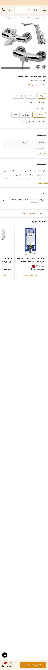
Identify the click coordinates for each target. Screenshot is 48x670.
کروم (42, 96)
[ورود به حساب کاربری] (10, 10)
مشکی (17, 96)
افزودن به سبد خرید (33, 665)
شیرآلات (23, 18)
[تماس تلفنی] (4, 655)
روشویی (26, 115)
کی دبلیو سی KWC (11, 18)
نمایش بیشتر (43, 154)
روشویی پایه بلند (27, 121)
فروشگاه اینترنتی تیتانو (38, 18)
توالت (41, 121)
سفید (30, 96)
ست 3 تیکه (39, 115)
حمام (15, 115)
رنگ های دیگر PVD (36, 102)
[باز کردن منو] (44, 10)
